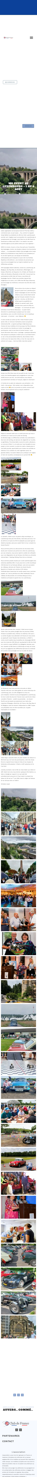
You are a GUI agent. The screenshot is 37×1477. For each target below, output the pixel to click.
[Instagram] (20, 1430)
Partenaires (11, 1435)
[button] (31, 37)
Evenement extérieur (27, 193)
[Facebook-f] (16, 1430)
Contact (8, 1441)
